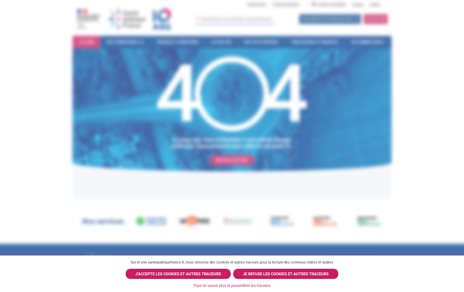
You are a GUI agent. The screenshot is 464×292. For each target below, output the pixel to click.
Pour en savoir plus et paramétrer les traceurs (232, 285)
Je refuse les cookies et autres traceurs (286, 274)
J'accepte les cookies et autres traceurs (178, 274)
